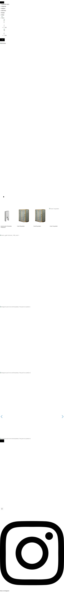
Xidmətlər (3, 10)
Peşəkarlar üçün (5, 4)
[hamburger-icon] (2, 2)
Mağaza (3, 8)
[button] (32, 275)
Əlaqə (2, 15)
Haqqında (3, 6)
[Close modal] (2, 440)
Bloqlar (3, 12)
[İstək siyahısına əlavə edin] (13, 209)
